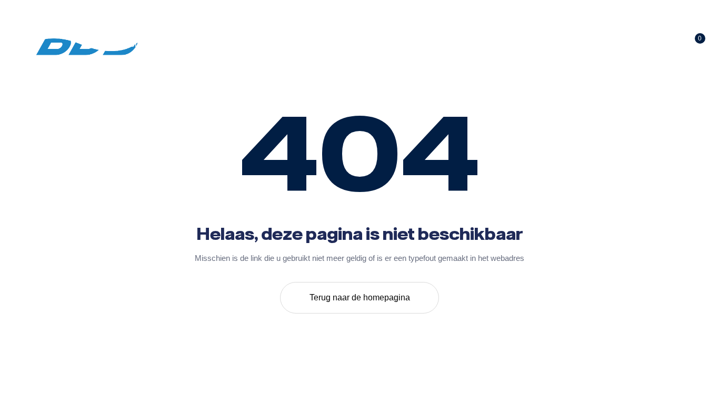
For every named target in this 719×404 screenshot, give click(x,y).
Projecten (389, 43)
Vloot (443, 43)
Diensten (328, 43)
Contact (548, 43)
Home (135, 43)
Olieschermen (259, 43)
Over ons (189, 43)
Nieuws (493, 43)
